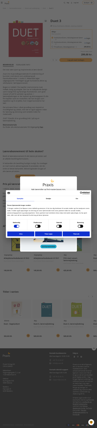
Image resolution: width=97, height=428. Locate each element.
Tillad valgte (48, 234)
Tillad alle (76, 234)
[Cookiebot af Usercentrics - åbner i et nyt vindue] (81, 193)
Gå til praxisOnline (48, 246)
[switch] (38, 226)
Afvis (21, 234)
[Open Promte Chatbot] (91, 422)
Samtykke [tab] (20, 198)
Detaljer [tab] (48, 198)
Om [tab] (77, 198)
